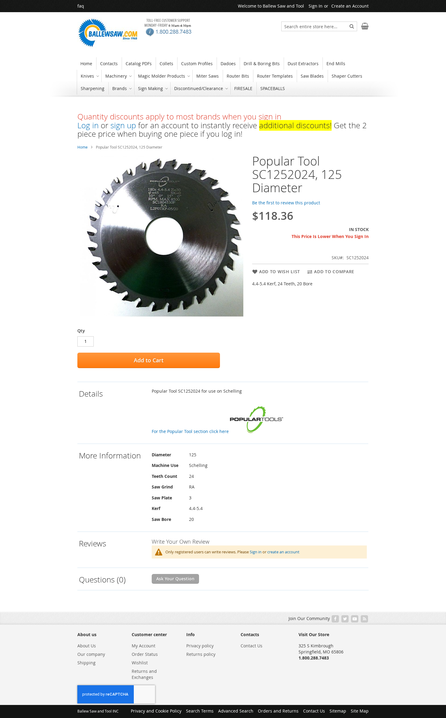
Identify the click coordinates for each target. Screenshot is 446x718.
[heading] (113, 413)
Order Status (145, 654)
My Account (143, 646)
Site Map (360, 711)
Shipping (86, 663)
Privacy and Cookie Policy (156, 711)
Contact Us (251, 646)
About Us (86, 646)
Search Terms (200, 711)
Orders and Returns (278, 711)
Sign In (316, 6)
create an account (283, 552)
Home (82, 147)
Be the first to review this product (286, 203)
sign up (123, 125)
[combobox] (319, 26)
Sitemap (337, 711)
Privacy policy (200, 646)
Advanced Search (235, 711)
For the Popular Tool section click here (191, 431)
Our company (91, 654)
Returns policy (200, 654)
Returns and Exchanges (144, 674)
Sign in (256, 552)
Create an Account (350, 6)
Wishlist (140, 663)
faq (80, 6)
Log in (88, 125)
